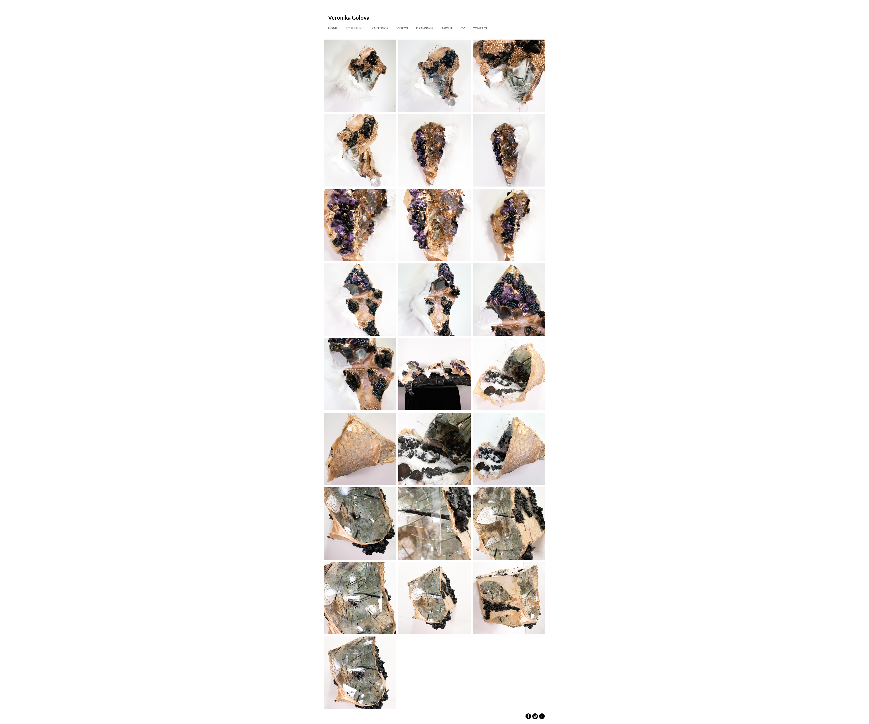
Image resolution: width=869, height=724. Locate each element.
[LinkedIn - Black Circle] (542, 716)
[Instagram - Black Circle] (535, 716)
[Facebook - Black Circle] (528, 716)
